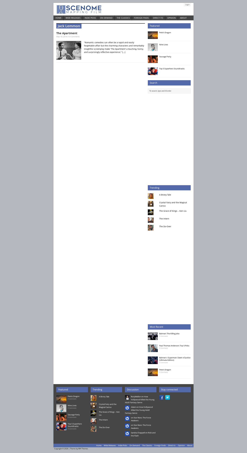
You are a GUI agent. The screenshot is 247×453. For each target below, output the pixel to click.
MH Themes (83, 448)
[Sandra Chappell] (127, 434)
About (183, 17)
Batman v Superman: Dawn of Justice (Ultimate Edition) (174, 358)
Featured (155, 25)
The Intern (164, 218)
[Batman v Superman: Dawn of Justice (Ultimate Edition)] (153, 362)
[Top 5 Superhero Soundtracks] (153, 73)
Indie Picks (90, 17)
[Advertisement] (169, 139)
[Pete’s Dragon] (153, 37)
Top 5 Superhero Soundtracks (172, 68)
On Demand (106, 17)
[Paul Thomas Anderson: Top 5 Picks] (153, 350)
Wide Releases (73, 17)
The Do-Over (165, 226)
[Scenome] (123, 9)
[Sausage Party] (153, 61)
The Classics (123, 17)
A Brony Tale (165, 194)
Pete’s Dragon (165, 32)
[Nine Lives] (153, 49)
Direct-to (158, 17)
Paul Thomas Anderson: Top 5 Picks (174, 345)
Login (187, 4)
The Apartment (66, 33)
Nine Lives (163, 44)
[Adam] (127, 408)
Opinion (171, 17)
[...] (123, 52)
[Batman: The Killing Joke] (153, 338)
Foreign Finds (141, 17)
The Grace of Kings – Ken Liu (173, 211)
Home (58, 17)
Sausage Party (165, 56)
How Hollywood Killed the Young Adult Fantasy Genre (139, 399)
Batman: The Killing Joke (169, 333)
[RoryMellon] (127, 398)
